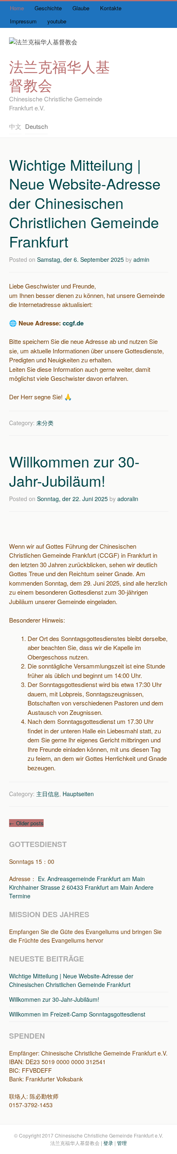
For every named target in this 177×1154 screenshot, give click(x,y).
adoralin (127, 499)
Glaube (80, 8)
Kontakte (110, 8)
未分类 (45, 423)
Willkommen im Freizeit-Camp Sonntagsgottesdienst (77, 1014)
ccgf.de (73, 322)
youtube (56, 21)
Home (17, 8)
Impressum (23, 21)
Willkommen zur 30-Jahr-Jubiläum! (74, 471)
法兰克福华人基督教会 (59, 75)
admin (141, 259)
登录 (108, 1142)
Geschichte (48, 8)
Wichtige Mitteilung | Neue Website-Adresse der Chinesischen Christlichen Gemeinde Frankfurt (85, 203)
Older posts (26, 823)
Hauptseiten (78, 794)
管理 (122, 1142)
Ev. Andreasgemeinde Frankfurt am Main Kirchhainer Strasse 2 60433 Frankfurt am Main (77, 883)
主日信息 (47, 794)
